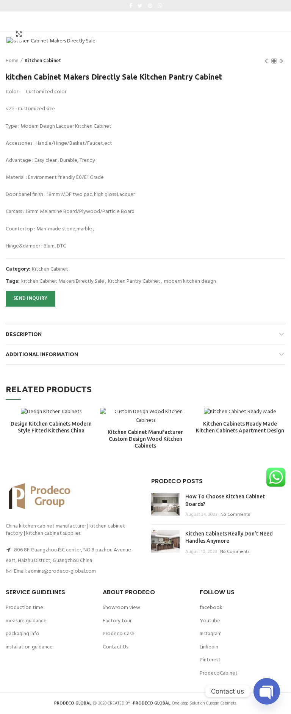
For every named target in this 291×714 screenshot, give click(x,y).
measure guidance (26, 621)
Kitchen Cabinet (43, 61)
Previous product (266, 61)
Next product (281, 61)
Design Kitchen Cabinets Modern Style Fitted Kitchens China (51, 427)
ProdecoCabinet (219, 673)
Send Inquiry (30, 298)
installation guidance (29, 647)
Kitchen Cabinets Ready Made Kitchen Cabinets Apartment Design (240, 427)
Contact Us (115, 647)
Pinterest (210, 660)
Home (12, 61)
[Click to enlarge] (19, 34)
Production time (24, 607)
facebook (211, 607)
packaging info (22, 633)
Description (24, 334)
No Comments (235, 514)
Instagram (211, 633)
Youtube (210, 621)
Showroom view (121, 607)
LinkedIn (209, 647)
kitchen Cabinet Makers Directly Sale (62, 282)
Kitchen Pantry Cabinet (134, 282)
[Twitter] (140, 6)
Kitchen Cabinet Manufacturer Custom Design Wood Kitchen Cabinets (145, 439)
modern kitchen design (190, 282)
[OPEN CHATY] (266, 691)
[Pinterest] (150, 6)
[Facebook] (131, 6)
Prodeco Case (119, 633)
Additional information (42, 354)
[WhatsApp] (160, 6)
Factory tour (117, 621)
